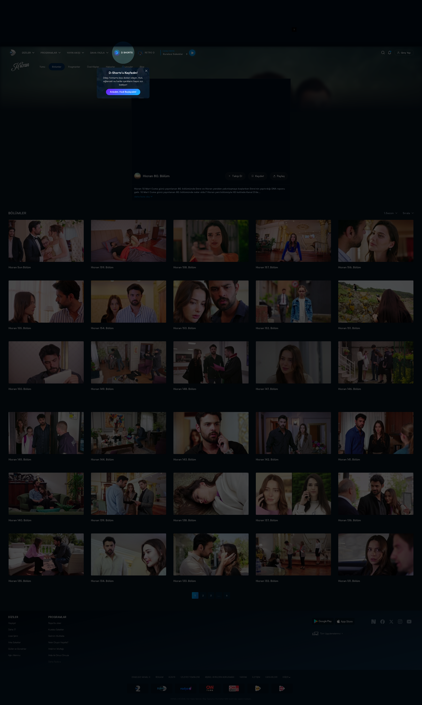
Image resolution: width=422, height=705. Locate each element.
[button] (146, 71)
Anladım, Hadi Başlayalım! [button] (123, 91)
